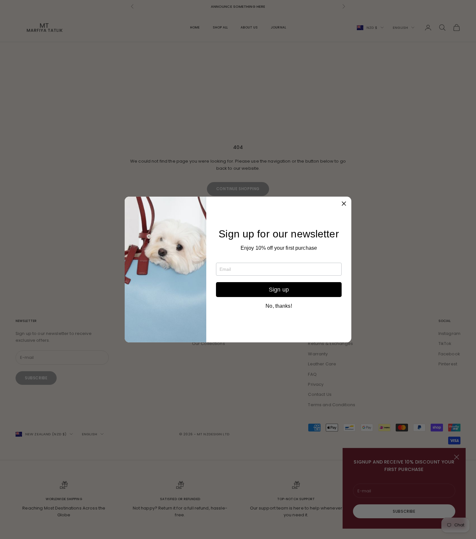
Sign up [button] (279, 289)
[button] (343, 204)
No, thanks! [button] (279, 306)
